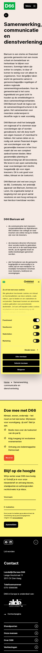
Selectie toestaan (21, 363)
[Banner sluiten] (38, 282)
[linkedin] (10, 542)
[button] (30, 6)
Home (7, 382)
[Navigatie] (34, 542)
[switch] (36, 327)
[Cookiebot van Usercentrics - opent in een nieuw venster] (25, 281)
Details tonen (30, 350)
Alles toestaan (21, 357)
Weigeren (21, 370)
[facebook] (6, 542)
